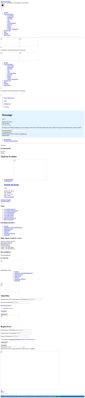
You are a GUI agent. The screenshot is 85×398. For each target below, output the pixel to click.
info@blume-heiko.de (6, 243)
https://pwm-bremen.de (10, 218)
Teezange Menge (6, 130)
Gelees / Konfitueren (12, 29)
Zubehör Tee (7, 104)
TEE (5, 101)
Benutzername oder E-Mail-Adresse (14, 299)
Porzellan (9, 18)
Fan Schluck (10, 15)
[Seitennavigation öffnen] (2, 6)
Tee (8, 20)
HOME (6, 12)
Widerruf (6, 232)
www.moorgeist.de (9, 213)
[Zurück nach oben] (1, 203)
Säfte (8, 21)
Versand (7, 123)
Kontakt (6, 33)
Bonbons (9, 24)
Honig (9, 26)
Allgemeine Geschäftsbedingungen (13, 227)
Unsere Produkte (8, 14)
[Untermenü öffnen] (13, 14)
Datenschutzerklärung (15, 339)
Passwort (7, 302)
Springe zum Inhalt (6, 1)
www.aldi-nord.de (9, 215)
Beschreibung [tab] (7, 139)
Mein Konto (7, 35)
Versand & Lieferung (9, 233)
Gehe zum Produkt (9, 197)
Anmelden (3, 311)
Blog (5, 32)
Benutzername (8, 330)
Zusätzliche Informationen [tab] (11, 141)
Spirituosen (10, 17)
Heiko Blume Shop (9, 98)
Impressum (7, 235)
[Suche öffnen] (1, 10)
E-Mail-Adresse (8, 333)
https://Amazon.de (9, 219)
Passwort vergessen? (6, 305)
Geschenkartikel (11, 23)
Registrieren (4, 314)
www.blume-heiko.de (9, 209)
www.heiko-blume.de (9, 212)
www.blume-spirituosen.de (11, 210)
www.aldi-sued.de (9, 216)
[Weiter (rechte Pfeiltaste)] (3, 395)
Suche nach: (4, 347)
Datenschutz (7, 230)
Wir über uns (7, 30)
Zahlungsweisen (8, 229)
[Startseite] (19, 45)
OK (57, 396)
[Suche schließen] (1, 350)
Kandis (9, 27)
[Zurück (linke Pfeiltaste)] (1, 395)
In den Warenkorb (7, 132)
